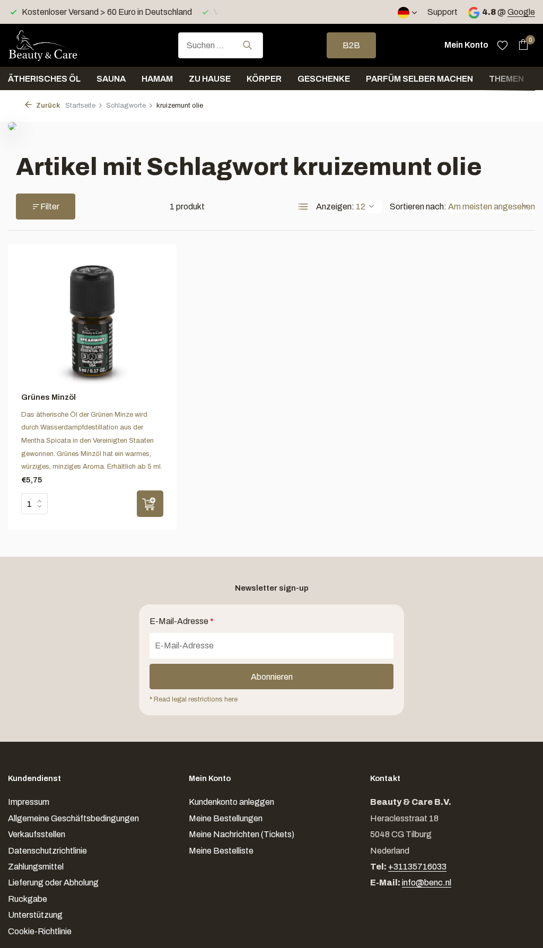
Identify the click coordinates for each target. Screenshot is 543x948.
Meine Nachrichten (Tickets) (241, 834)
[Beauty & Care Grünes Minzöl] (92, 320)
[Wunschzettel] (502, 45)
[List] (303, 207)
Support (442, 11)
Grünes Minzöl (48, 397)
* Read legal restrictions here (194, 699)
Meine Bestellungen (225, 818)
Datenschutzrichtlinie (47, 850)
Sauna (111, 78)
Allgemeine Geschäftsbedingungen (73, 818)
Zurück (47, 105)
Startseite (80, 105)
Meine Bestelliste (221, 850)
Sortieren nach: (418, 206)
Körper (264, 78)
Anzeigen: (335, 206)
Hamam (157, 78)
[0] (520, 45)
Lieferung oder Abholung (53, 882)
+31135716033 (417, 866)
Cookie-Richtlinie (40, 931)
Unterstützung (35, 914)
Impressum (28, 801)
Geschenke (323, 78)
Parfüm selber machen (419, 78)
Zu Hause (210, 78)
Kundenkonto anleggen (231, 801)
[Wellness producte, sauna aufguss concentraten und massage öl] (61, 45)
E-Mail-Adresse (182, 621)
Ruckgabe (27, 898)
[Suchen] (247, 45)
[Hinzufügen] (150, 503)
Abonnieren (272, 676)
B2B (351, 45)
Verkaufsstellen (36, 834)
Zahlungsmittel (36, 866)
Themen (506, 78)
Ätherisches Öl (44, 78)
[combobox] (220, 45)
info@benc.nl (426, 882)
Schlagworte (126, 105)
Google (521, 11)
